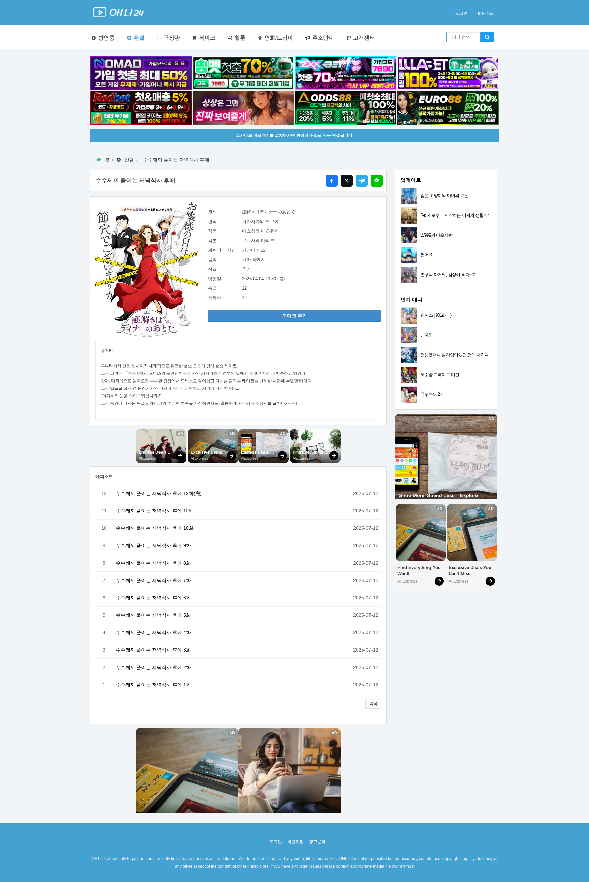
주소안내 (322, 38)
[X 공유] (347, 181)
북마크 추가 (294, 315)
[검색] (487, 37)
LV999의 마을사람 (436, 235)
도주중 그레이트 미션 (439, 374)
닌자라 (426, 335)
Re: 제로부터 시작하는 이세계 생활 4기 (455, 215)
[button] (373, 704)
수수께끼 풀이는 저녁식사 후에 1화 (153, 684)
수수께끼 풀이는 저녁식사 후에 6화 (153, 597)
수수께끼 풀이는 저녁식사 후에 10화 (155, 528)
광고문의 (317, 841)
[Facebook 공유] (332, 181)
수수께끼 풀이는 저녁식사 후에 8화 (153, 563)
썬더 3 (426, 254)
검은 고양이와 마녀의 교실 (444, 195)
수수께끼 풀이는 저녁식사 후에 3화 (153, 650)
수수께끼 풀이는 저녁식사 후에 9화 (153, 545)
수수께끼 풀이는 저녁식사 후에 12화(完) (159, 493)
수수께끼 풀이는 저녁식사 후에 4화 (153, 632)
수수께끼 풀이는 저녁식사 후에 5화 (153, 615)
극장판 (171, 38)
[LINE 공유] (377, 181)
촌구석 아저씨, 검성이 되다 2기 (448, 274)
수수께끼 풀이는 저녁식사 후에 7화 (153, 580)
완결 (138, 38)
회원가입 (486, 13)
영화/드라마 (278, 38)
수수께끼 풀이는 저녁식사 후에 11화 (154, 510)
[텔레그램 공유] (362, 181)
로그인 (461, 13)
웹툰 (239, 38)
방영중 (106, 38)
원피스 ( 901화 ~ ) (435, 315)
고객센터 (363, 38)
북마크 (206, 38)
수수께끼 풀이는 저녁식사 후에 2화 (153, 667)
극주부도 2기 (432, 394)
